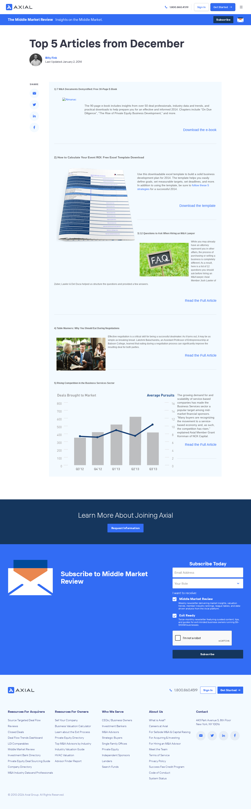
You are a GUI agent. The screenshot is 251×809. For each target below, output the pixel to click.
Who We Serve (113, 712)
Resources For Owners (71, 712)
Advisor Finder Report (68, 761)
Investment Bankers (114, 726)
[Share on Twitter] (34, 104)
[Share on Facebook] (34, 127)
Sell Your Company (66, 720)
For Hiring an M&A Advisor (165, 743)
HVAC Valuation (64, 755)
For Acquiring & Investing (164, 737)
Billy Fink (51, 58)
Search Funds (110, 767)
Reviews (13, 726)
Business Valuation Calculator (73, 726)
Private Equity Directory (69, 737)
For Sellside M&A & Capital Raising (169, 732)
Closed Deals (16, 732)
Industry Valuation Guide (70, 749)
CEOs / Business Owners (117, 720)
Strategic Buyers (112, 737)
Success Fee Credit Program (166, 767)
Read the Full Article (200, 355)
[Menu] (241, 7)
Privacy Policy (157, 761)
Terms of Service (159, 755)
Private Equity (110, 749)
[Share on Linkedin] (34, 116)
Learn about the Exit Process (72, 732)
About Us (156, 712)
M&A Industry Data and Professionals (30, 772)
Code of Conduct (159, 772)
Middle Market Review (21, 749)
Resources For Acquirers (26, 712)
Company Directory (20, 767)
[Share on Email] (34, 93)
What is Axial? (157, 720)
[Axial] (19, 7)
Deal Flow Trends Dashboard (25, 737)
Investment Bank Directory (24, 755)
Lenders (107, 761)
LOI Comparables (18, 743)
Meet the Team (158, 749)
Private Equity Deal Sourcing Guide (29, 761)
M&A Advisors (110, 732)
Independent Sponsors (116, 755)
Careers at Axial (158, 726)
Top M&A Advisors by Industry (73, 743)
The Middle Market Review (30, 19)
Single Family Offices (114, 743)
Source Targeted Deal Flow (24, 720)
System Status (158, 778)
